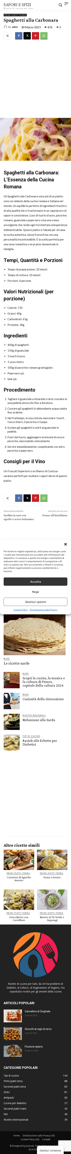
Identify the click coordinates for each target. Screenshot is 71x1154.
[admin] (6, 27)
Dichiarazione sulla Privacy (44, 609)
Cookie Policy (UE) (30, 1139)
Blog (7, 658)
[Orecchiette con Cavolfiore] (19, 899)
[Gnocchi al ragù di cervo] (13, 1033)
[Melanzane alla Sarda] (12, 722)
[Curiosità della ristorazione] (12, 701)
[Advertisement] (35, 78)
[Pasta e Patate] (52, 860)
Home (16, 1135)
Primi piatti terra (15, 15)
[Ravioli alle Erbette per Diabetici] (12, 743)
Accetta (35, 581)
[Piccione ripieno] (13, 1051)
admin (15, 27)
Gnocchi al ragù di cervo (38, 1029)
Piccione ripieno (34, 1046)
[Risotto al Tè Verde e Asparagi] (52, 899)
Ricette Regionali (34, 715)
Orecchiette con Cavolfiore (18, 919)
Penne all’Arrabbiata (54, 515)
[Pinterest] (35, 35)
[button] (65, 544)
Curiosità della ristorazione (43, 699)
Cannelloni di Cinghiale (37, 1011)
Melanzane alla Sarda (39, 720)
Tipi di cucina (31, 736)
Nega (35, 591)
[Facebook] (18, 35)
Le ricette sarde (16, 663)
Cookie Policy (21, 609)
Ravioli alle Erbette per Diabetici (40, 742)
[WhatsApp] (44, 35)
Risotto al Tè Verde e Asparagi (52, 919)
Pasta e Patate (52, 877)
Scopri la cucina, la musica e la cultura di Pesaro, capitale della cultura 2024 (44, 681)
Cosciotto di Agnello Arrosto (19, 879)
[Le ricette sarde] (35, 634)
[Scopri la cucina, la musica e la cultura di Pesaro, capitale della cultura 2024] (12, 680)
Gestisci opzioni (35, 601)
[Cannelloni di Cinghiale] (13, 1016)
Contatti (46, 1139)
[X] (27, 35)
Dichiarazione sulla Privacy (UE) (39, 1135)
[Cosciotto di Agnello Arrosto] (19, 860)
